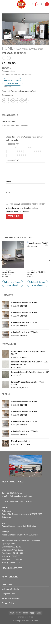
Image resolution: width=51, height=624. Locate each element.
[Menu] (47, 4)
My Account (7, 584)
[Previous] (1, 265)
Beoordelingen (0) (10, 115)
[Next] (49, 265)
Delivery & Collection (11, 589)
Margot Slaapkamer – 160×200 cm (10, 273)
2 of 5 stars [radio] (23, 147)
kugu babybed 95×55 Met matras (36, 273)
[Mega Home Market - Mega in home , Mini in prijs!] (21, 4)
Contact (29, 617)
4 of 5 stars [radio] (29, 151)
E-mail (9, 192)
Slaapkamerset (36, 49)
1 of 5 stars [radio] (10, 147)
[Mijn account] (42, 4)
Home (7, 48)
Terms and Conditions (11, 598)
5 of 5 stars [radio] (12, 155)
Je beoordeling (12, 144)
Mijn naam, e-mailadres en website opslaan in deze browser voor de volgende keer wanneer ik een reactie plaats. (25, 207)
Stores (21, 617)
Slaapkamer (21, 49)
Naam (9, 181)
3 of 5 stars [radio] (12, 151)
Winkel (33, 91)
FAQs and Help (8, 593)
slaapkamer (9, 95)
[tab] (25, 115)
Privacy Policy (8, 603)
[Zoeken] (33, 4)
